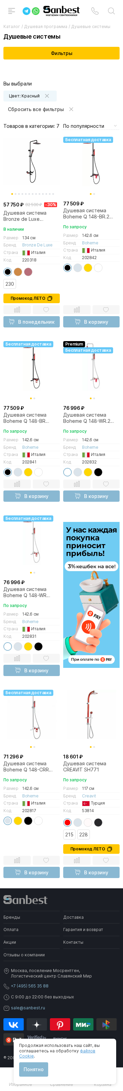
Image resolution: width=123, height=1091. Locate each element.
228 (83, 834)
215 (69, 834)
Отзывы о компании (24, 954)
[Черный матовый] (98, 822)
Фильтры (61, 53)
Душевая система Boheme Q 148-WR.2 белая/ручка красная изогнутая (88, 418)
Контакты (73, 942)
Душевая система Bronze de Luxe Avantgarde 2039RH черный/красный (26, 216)
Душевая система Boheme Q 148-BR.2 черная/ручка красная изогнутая (89, 213)
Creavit (89, 795)
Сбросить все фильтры (36, 109)
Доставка (73, 917)
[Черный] (7, 272)
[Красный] (67, 822)
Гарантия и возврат (83, 929)
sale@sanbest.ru (28, 1007)
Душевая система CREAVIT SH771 (84, 766)
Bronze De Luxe (37, 244)
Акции (9, 942)
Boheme (90, 242)
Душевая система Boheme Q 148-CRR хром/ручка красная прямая (27, 766)
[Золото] (88, 268)
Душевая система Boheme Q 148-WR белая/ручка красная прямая (28, 592)
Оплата (10, 929)
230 (9, 284)
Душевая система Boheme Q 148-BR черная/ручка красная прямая (29, 418)
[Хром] (77, 268)
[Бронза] (18, 272)
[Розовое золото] (28, 272)
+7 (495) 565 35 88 (30, 985)
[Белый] (98, 268)
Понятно (34, 1069)
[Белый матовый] (88, 822)
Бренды (11, 917)
